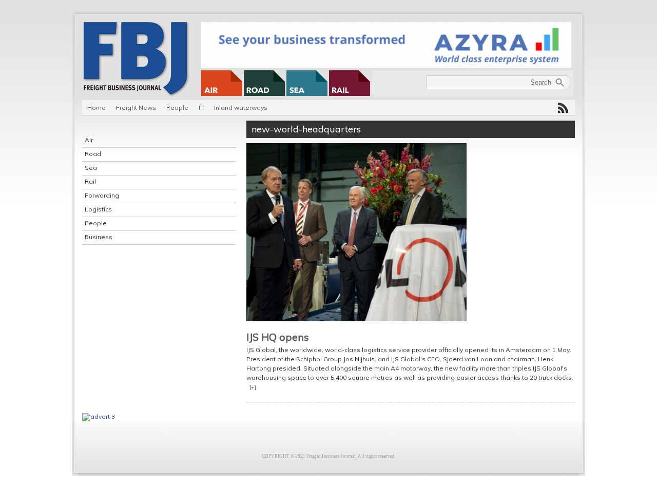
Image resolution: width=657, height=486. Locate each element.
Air (89, 140)
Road (93, 154)
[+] (252, 387)
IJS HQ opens (277, 337)
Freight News (136, 107)
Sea (91, 167)
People (177, 107)
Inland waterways (240, 107)
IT (201, 107)
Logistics (98, 209)
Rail (90, 181)
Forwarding (102, 195)
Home (96, 107)
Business (98, 237)
